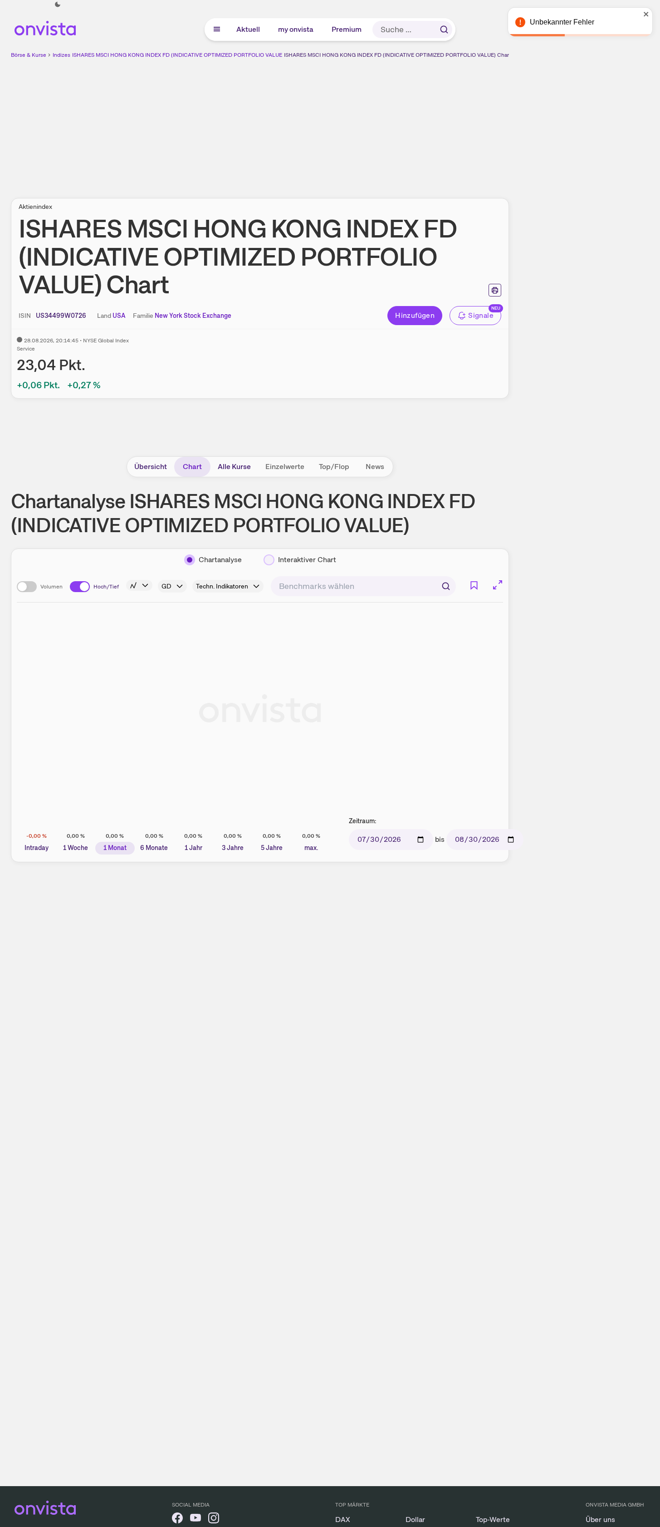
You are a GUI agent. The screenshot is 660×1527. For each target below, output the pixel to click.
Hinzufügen (415, 315)
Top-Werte (493, 1519)
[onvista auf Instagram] (213, 1519)
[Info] (139, 585)
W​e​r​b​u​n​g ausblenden (338, 123)
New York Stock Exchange (193, 315)
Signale (481, 315)
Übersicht (150, 466)
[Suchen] (444, 29)
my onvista (296, 29)
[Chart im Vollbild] (497, 585)
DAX (342, 1519)
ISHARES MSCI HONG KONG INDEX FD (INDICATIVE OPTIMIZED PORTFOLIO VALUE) (178, 55)
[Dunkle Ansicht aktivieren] (57, 4)
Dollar (415, 1519)
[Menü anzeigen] (217, 29)
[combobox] (363, 586)
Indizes (61, 55)
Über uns (600, 1519)
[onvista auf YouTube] (195, 1519)
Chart (192, 466)
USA (119, 315)
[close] (646, 14)
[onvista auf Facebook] (177, 1519)
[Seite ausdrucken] (495, 290)
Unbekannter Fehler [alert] (562, 22)
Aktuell (248, 29)
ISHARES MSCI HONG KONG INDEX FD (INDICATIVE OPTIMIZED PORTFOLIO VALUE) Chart (397, 55)
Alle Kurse (234, 466)
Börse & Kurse (28, 55)
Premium (347, 29)
